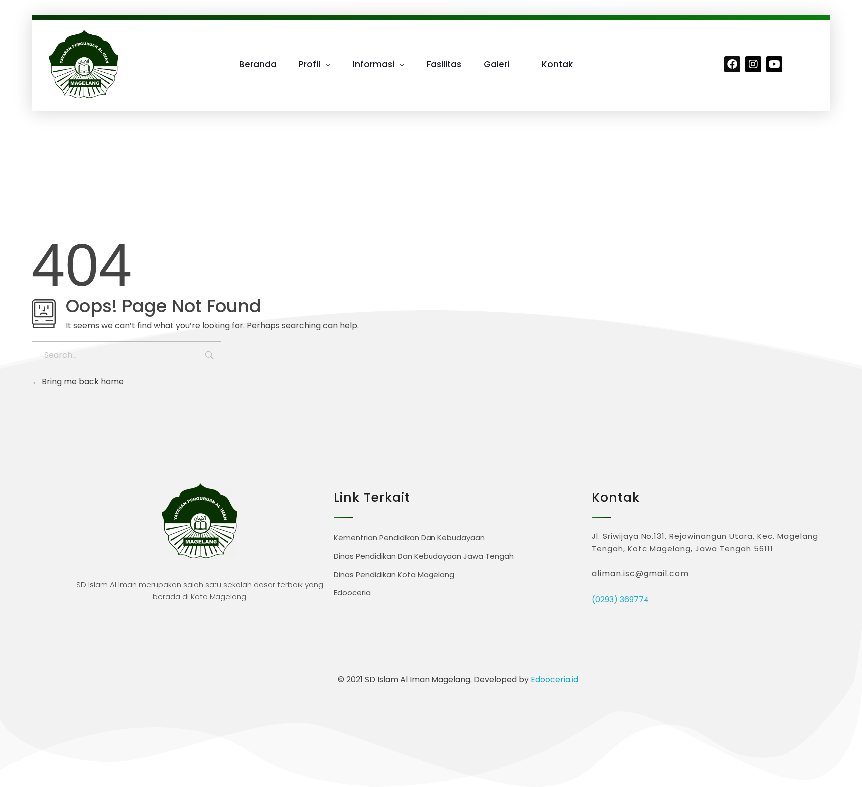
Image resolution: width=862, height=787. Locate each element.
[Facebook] (732, 64)
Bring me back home (82, 381)
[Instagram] (753, 64)
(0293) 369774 (620, 599)
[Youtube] (774, 64)
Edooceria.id (554, 679)
